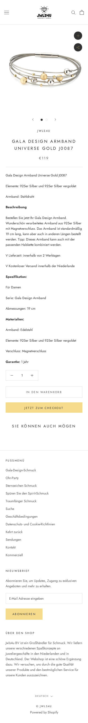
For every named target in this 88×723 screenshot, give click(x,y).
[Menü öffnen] (6, 12)
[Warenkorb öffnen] (82, 12)
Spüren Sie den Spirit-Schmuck (27, 493)
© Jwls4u (44, 706)
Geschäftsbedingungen (22, 516)
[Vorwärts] (55, 119)
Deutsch (42, 696)
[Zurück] (33, 119)
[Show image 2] (47, 120)
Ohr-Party (12, 478)
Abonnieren (24, 614)
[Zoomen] (78, 36)
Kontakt (10, 547)
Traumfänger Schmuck (21, 501)
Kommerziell (14, 555)
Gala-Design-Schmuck (21, 470)
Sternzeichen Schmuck (21, 485)
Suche (10, 508)
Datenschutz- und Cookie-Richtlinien (30, 524)
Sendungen (13, 539)
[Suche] (73, 12)
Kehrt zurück (14, 532)
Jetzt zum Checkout (43, 408)
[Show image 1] (42, 120)
